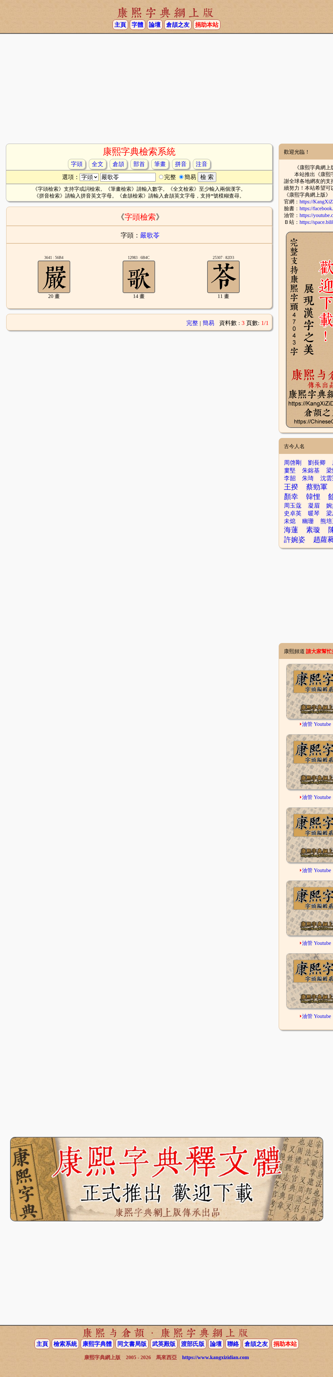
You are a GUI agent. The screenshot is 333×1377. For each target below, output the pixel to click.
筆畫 (160, 164)
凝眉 (314, 505)
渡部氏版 (193, 1344)
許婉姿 (294, 539)
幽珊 (308, 521)
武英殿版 (164, 1344)
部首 (139, 164)
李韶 (290, 478)
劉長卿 (317, 462)
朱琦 (308, 478)
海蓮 (291, 530)
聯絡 (233, 1344)
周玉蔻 (292, 505)
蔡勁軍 (316, 487)
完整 (192, 323)
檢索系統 (65, 1344)
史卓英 (292, 513)
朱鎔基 (311, 470)
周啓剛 (292, 462)
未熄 (290, 521)
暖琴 (314, 513)
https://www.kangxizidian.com (215, 1357)
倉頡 (118, 164)
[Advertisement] (166, 91)
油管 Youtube (316, 724)
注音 (201, 164)
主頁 (120, 24)
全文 (97, 164)
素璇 (313, 530)
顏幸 (291, 497)
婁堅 (290, 470)
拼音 (181, 164)
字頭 (77, 164)
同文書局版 (132, 1344)
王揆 (291, 487)
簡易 (208, 323)
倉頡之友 (178, 24)
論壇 (155, 24)
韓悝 (313, 497)
